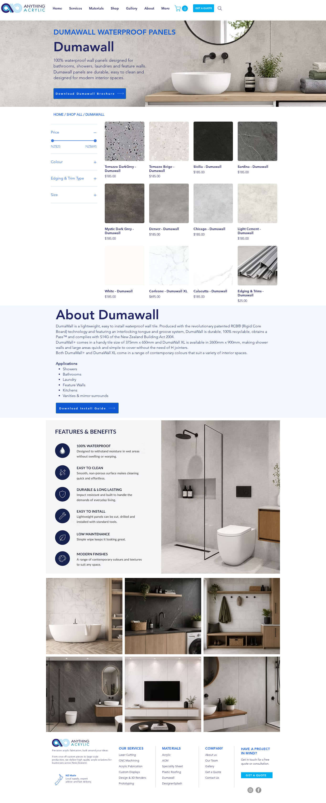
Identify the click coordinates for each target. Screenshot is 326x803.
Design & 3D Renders (132, 777)
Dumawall (168, 777)
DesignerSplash (172, 783)
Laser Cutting (127, 755)
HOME (58, 114)
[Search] (220, 8)
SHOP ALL (74, 114)
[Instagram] (250, 790)
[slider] (52, 141)
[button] (182, 8)
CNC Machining (129, 760)
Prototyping (126, 783)
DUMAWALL (94, 114)
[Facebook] (258, 790)
